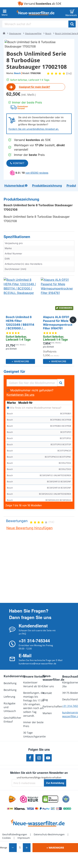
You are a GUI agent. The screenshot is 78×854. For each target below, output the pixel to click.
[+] (26, 847)
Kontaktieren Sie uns (20, 394)
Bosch (48, 33)
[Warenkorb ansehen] (72, 12)
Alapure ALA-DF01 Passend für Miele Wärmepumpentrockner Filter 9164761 (57, 322)
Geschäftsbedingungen (14, 834)
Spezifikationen (17, 236)
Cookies (6, 837)
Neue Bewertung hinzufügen (29, 528)
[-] (13, 847)
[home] (4, 33)
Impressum (23, 837)
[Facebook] (30, 757)
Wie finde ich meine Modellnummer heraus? (35, 407)
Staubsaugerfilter (33, 33)
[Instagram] (39, 757)
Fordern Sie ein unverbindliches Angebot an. (34, 128)
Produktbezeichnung (21, 199)
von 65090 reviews (36, 172)
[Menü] (4, 12)
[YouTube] (48, 757)
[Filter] (60, 382)
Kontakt (18, 163)
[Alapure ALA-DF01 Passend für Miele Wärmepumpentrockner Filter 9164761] (57, 294)
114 (69, 73)
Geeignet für (14, 371)
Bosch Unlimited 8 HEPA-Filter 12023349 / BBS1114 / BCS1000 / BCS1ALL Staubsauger (20, 322)
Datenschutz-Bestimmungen (49, 834)
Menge (3, 847)
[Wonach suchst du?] (72, 24)
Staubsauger (15, 33)
